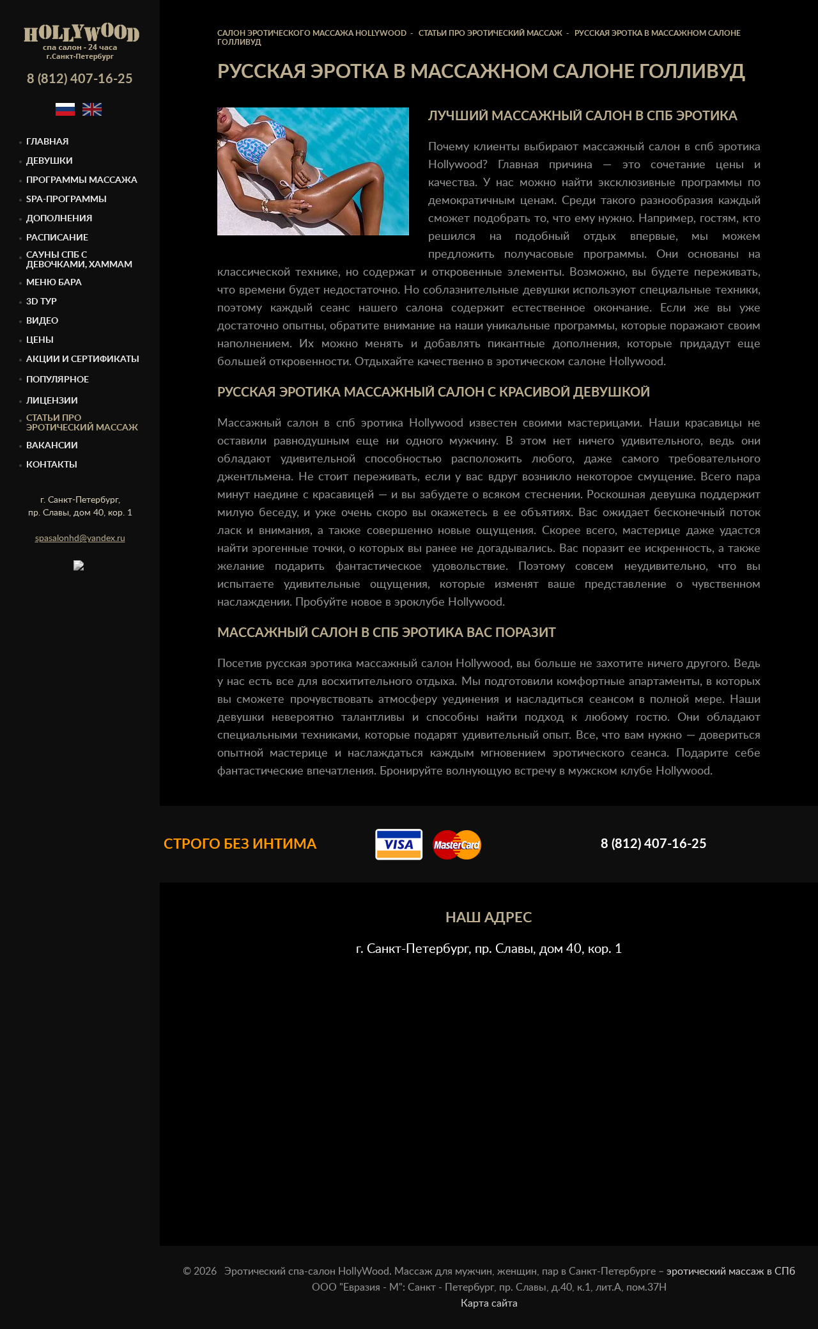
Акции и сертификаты (82, 359)
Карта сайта (489, 1303)
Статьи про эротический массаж (82, 423)
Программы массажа (81, 180)
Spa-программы (66, 199)
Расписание (57, 237)
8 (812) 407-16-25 (80, 79)
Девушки (49, 161)
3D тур (41, 301)
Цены (40, 340)
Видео (42, 321)
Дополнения (59, 218)
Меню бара (54, 282)
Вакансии (52, 445)
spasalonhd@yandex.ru (80, 538)
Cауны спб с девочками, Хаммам (79, 260)
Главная (47, 142)
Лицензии (52, 401)
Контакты (51, 464)
